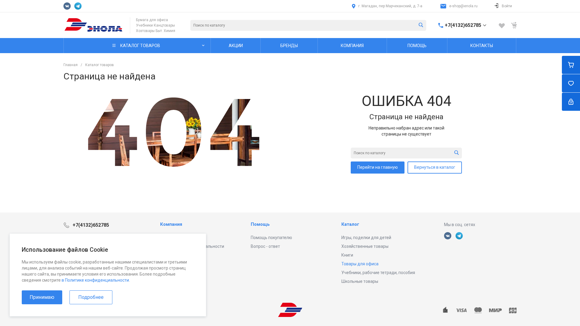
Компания (171, 224)
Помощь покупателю (271, 237)
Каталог (350, 224)
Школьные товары (359, 281)
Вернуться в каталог (434, 167)
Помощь (260, 224)
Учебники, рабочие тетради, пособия (378, 272)
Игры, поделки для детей (366, 237)
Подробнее (91, 297)
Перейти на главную (377, 167)
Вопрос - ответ (265, 246)
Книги (347, 255)
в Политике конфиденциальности (95, 280)
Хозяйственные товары (364, 246)
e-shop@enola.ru (463, 6)
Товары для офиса (360, 263)
